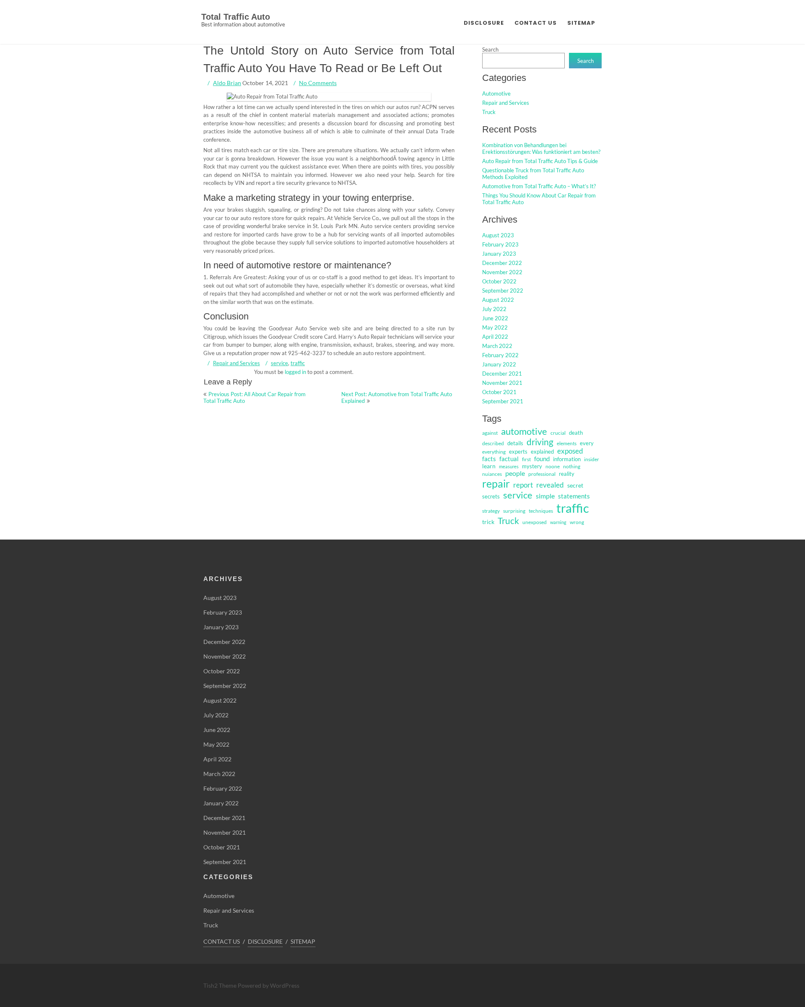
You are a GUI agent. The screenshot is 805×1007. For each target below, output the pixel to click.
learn (489, 466)
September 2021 (502, 401)
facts (489, 458)
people (515, 473)
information (567, 459)
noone (552, 466)
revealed (550, 484)
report (523, 484)
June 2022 (495, 318)
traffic (298, 363)
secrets (491, 496)
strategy (491, 511)
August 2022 (498, 299)
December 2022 (502, 263)
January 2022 (499, 364)
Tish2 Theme (220, 985)
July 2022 (494, 309)
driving (540, 442)
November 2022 (502, 272)
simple (545, 496)
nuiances (492, 474)
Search (490, 49)
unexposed (534, 522)
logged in (295, 372)
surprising (514, 511)
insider (591, 459)
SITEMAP (581, 23)
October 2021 (499, 392)
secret (575, 485)
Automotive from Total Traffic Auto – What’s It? (539, 186)
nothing (571, 466)
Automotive (496, 93)
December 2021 (502, 373)
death (576, 432)
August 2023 (498, 235)
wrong (577, 522)
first (526, 459)
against (490, 433)
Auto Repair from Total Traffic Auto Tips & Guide (540, 161)
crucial (558, 433)
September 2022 (502, 290)
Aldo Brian (227, 82)
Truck (489, 112)
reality (566, 473)
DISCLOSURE (484, 23)
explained (542, 451)
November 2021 (502, 382)
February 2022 (500, 355)
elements (566, 443)
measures (509, 466)
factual (509, 458)
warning (558, 522)
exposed (570, 451)
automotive (524, 431)
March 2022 (497, 346)
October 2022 (499, 281)
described (493, 443)
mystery (532, 466)
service (279, 363)
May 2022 (495, 327)
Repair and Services (236, 363)
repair (496, 483)
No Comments (318, 82)
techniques (541, 511)
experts (518, 451)
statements (574, 496)
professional (542, 474)
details (515, 443)
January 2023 (499, 253)
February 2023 (500, 244)
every (587, 443)
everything (494, 452)
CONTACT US (535, 23)
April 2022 (495, 336)
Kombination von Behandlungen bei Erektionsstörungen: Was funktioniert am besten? (541, 148)
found (542, 458)
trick (488, 521)
